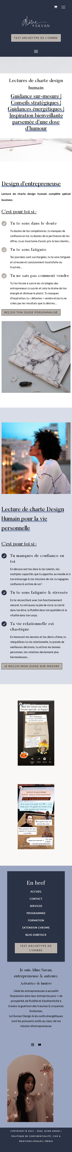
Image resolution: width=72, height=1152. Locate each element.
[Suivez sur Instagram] (32, 1045)
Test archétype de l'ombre (36, 37)
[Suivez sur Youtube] (39, 1045)
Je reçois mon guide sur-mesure (31, 666)
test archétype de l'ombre (36, 948)
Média (49, 1141)
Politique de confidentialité (31, 1136)
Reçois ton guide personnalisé (31, 312)
